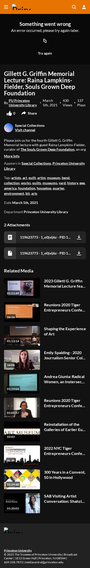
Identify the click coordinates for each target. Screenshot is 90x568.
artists (16, 178)
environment (14, 193)
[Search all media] (74, 7)
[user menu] (84, 7)
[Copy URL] (45, 41)
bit (28, 193)
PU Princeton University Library (23, 102)
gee (82, 183)
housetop (44, 188)
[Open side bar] (6, 7)
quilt (32, 178)
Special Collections (36, 163)
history (72, 183)
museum (53, 178)
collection (12, 183)
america (10, 188)
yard (62, 183)
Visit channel (25, 130)
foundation (26, 188)
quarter (58, 188)
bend (66, 178)
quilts (36, 183)
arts (34, 193)
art (24, 178)
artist (41, 178)
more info (12, 156)
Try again (45, 53)
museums (49, 183)
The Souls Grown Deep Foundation (47, 149)
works (26, 183)
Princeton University (18, 550)
